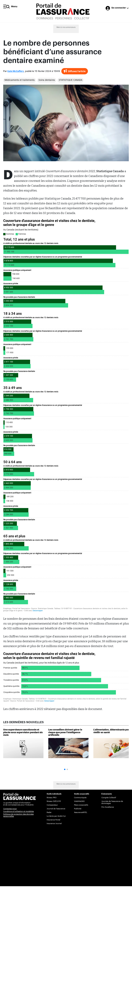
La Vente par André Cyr (56, 816)
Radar (49, 812)
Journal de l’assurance (56, 809)
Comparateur (52, 805)
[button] (64, 769)
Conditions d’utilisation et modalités (18, 811)
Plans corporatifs (81, 805)
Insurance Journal (54, 823)
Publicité (77, 809)
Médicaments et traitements (20, 80)
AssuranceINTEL (80, 812)
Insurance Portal (53, 820)
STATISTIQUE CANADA (70, 80)
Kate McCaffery (15, 71)
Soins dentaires (46, 80)
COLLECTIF (82, 18)
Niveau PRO (52, 798)
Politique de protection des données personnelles (18, 815)
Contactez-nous (10, 809)
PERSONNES (63, 18)
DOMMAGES (44, 18)
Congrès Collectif (108, 798)
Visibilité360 (79, 801)
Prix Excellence (107, 807)
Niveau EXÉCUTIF (54, 801)
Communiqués (80, 798)
